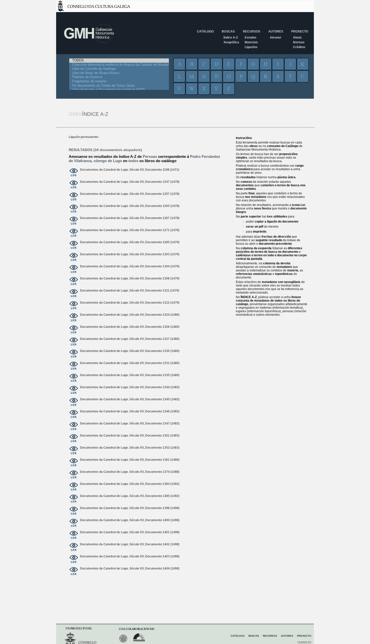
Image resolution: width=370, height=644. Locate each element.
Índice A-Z (231, 37)
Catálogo (205, 31)
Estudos (250, 37)
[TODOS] (119, 60)
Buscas (228, 31)
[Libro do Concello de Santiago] (119, 69)
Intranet (275, 37)
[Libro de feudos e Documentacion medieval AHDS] (119, 90)
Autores (275, 31)
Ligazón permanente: (84, 137)
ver (74, 172)
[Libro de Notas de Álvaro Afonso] (119, 73)
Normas (299, 42)
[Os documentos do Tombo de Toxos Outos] (119, 86)
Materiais (251, 42)
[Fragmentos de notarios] (119, 81)
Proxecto (299, 31)
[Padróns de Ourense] (119, 77)
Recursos (251, 31)
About (297, 37)
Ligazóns (251, 47)
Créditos (299, 47)
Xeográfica (231, 42)
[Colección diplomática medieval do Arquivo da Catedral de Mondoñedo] (119, 65)
